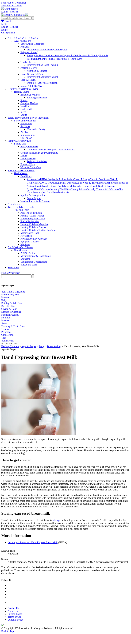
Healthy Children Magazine (34, 224)
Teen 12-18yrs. (28, 79)
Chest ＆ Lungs (82, 179)
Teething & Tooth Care (13, 326)
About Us (13, 611)
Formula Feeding (10, 314)
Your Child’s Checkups (32, 43)
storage (56, 520)
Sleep (55, 58)
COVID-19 (45, 182)
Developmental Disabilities (64, 182)
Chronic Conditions (100, 179)
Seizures (82, 189)
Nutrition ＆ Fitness (37, 70)
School (54, 77)
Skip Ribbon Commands (13, 2)
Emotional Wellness (30, 94)
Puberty (47, 77)
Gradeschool (7, 334)
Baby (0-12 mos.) (29, 52)
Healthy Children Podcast (33, 227)
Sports (23, 114)
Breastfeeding (56, 55)
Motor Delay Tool (29, 233)
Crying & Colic (9, 309)
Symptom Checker (29, 241)
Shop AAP (13, 267)
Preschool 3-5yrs (28, 67)
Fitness (30, 65)
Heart (37, 189)
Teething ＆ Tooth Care (70, 58)
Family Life (20, 143)
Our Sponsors (11, 8)
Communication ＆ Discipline (42, 149)
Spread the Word (28, 264)
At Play (24, 132)
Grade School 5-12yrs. (31, 74)
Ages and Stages (22, 41)
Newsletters (26, 235)
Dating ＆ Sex (34, 82)
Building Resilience (37, 97)
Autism (70, 179)
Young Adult (7, 340)
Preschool (6, 332)
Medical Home (27, 158)
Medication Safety (36, 129)
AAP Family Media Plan (32, 218)
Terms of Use (14, 616)
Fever (106, 182)
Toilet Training (50, 65)
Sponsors (25, 258)
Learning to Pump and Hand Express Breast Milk (33, 542)
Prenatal (24, 46)
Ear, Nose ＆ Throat (88, 182)
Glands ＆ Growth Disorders (76, 186)
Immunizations (27, 135)
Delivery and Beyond (56, 49)
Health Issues (20, 173)
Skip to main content (11, 5)
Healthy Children (10, 346)
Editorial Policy (15, 619)
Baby (4, 300)
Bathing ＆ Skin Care (38, 55)
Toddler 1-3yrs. (28, 62)
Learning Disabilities (60, 189)
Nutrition (39, 58)
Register (14, 11)
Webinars (25, 244)
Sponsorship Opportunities (33, 261)
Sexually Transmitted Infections (103, 189)
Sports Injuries (34, 198)
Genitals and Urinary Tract (48, 186)
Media (23, 155)
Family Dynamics (29, 146)
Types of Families (66, 149)
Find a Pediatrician (29, 221)
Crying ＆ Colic (71, 55)
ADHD (42, 179)
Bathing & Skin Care (12, 303)
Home (4, 29)
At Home (25, 126)
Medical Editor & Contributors (35, 256)
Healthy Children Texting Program (37, 230)
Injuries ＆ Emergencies (32, 195)
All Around (26, 123)
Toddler (5, 329)
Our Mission (20, 250)
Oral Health (26, 109)
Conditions (25, 176)
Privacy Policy (15, 614)
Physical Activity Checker (33, 238)
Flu (110, 182)
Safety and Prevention (25, 120)
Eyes (100, 182)
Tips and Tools (21, 210)
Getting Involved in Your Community (39, 152)
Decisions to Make (36, 49)
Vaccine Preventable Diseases (35, 201)
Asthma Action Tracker (32, 215)
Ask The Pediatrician (31, 212)
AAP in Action (27, 253)
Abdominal (32, 179)
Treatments (63, 192)
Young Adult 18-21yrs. (32, 86)
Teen (3, 337)
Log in (4, 11)
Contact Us (13, 608)
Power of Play (27, 164)
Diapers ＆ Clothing (89, 55)
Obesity (74, 189)
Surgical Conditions (48, 192)
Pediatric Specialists (37, 161)
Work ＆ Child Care (30, 167)
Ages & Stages (28, 346)
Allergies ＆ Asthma (56, 179)
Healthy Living (21, 91)
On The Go (26, 137)
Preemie (48, 58)
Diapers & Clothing (11, 311)
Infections (45, 189)
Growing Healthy (29, 103)
